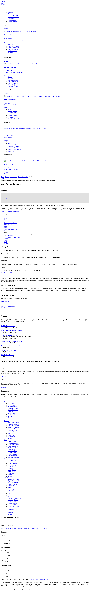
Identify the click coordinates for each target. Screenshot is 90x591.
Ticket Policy (11, 473)
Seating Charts (12, 470)
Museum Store (12, 54)
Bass (5, 218)
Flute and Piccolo (9, 224)
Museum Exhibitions (13, 46)
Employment (11, 487)
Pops (9, 419)
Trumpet (6, 238)
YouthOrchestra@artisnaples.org (10, 211)
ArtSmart (10, 438)
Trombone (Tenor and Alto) (12, 237)
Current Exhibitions (10, 67)
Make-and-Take (12, 117)
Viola (5, 242)
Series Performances (13, 81)
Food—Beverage (12, 463)
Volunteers (11, 512)
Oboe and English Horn (10, 229)
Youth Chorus (11, 449)
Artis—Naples (11, 168)
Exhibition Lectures (13, 427)
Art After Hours (12, 52)
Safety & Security (13, 465)
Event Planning (12, 468)
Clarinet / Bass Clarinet (10, 223)
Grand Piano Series (13, 410)
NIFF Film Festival (13, 80)
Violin (6, 243)
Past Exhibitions (12, 51)
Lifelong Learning (13, 111)
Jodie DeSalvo (12, 411)
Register (6, 198)
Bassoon (6, 219)
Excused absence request (8, 306)
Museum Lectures (13, 49)
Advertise (10, 514)
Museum (6, 43)
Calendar (6, 10)
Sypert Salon (11, 414)
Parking (10, 474)
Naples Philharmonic (13, 146)
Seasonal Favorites (13, 86)
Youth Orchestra (12, 448)
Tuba (5, 240)
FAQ (9, 495)
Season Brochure (12, 18)
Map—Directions (12, 462)
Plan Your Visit (12, 145)
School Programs (12, 112)
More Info (3, 376)
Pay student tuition (6, 272)
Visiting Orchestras (13, 408)
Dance (9, 418)
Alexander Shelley (13, 482)
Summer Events (9, 35)
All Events (11, 78)
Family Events (8, 132)
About (6, 140)
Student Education (13, 114)
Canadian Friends (12, 509)
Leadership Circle (13, 500)
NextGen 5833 (12, 501)
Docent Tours (11, 436)
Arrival (10, 476)
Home (2, 177)
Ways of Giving (12, 503)
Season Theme (12, 20)
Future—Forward (12, 484)
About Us (10, 143)
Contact (3, 532)
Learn (5, 107)
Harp (5, 226)
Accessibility (11, 471)
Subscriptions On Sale (12, 103)
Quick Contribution (13, 504)
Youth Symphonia (13, 446)
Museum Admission (13, 47)
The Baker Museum (13, 71)
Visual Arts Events (13, 83)
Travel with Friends (13, 506)
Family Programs (12, 85)
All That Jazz (11, 413)
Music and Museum (13, 17)
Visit (5, 459)
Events (6, 75)
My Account (7, 174)
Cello (5, 221)
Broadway (11, 416)
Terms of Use (44, 579)
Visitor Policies (12, 435)
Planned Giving (12, 511)
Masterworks (11, 405)
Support (6, 28)
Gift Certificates (12, 466)
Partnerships (11, 489)
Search (6, 172)
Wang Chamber (12, 406)
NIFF (9, 493)
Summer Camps (12, 115)
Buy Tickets (11, 13)
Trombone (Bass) (9, 235)
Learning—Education (11, 177)
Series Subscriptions (13, 15)
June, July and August (16, 39)
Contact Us (11, 151)
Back (3, 178)
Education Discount (13, 118)
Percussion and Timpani (10, 231)
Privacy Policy (34, 579)
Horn (5, 227)
